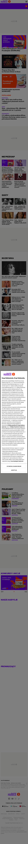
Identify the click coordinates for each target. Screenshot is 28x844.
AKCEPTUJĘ (14, 470)
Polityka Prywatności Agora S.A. (17, 426)
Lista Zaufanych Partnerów (16, 461)
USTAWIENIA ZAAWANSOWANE (14, 466)
